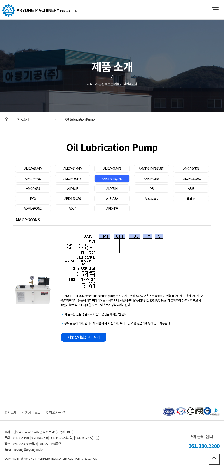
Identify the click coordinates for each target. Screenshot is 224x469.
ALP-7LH (112, 188)
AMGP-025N (191, 168)
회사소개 (10, 412)
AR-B (191, 188)
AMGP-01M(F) (72, 168)
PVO (33, 198)
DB (151, 188)
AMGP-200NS (72, 178)
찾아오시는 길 (55, 412)
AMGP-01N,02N (112, 178)
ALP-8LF (72, 188)
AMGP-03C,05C (191, 178)
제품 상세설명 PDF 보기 (84, 337)
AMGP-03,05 (151, 178)
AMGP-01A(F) (33, 168)
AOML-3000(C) (33, 208)
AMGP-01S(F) (112, 168)
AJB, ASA (112, 198)
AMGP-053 (33, 188)
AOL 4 (72, 208)
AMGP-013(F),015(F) (151, 168)
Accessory (151, 198)
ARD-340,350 (72, 198)
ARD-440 (111, 208)
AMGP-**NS (33, 178)
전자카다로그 (31, 412)
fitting (191, 198)
